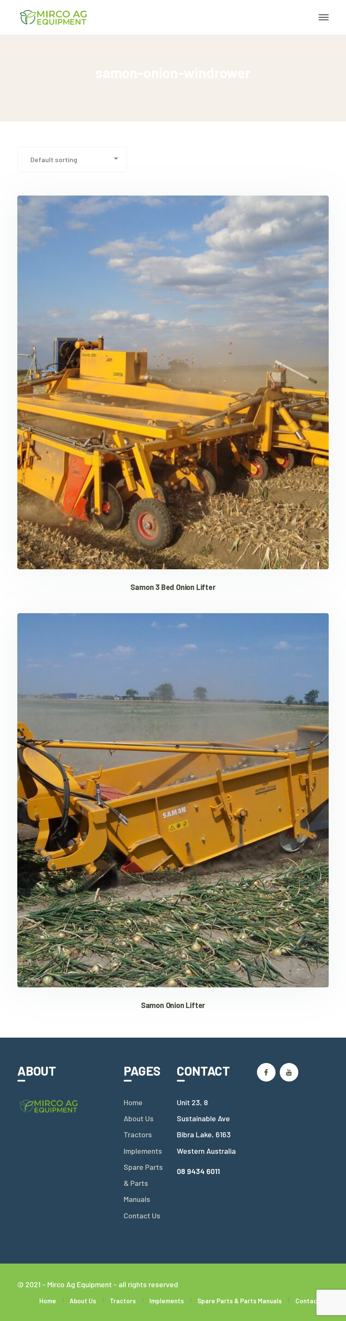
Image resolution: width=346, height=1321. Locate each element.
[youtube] (289, 1072)
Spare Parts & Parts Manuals (143, 1183)
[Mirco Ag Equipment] (53, 16)
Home (133, 1102)
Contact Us (142, 1215)
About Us (139, 1118)
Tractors (138, 1134)
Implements (143, 1150)
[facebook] (266, 1072)
